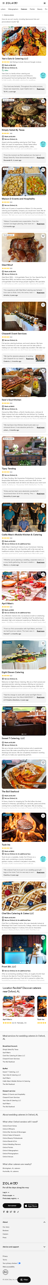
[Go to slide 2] (22, 54)
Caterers (24, 9)
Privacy (5, 1256)
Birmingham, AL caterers (11, 1168)
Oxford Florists (8, 1147)
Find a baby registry (10, 1198)
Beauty (39, 9)
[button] (43, 30)
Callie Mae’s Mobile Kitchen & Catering (16, 1081)
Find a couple (7, 1195)
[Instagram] (14, 1212)
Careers (5, 1234)
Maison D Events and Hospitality (14, 1094)
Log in (5, 1192)
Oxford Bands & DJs (10, 1141)
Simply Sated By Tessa (10, 1049)
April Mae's (6, 1052)
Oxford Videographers (10, 1150)
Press (4, 1237)
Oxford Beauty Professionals (12, 1138)
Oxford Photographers (10, 1153)
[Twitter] (11, 1212)
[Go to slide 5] (27, 54)
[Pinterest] (7, 1212)
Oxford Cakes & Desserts (11, 1135)
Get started (12, 1206)
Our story (6, 1227)
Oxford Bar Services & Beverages (14, 1132)
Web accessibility (9, 1267)
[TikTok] (18, 1212)
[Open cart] (45, 3)
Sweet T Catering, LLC (11, 1072)
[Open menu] (3, 3)
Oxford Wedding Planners (12, 1144)
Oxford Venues (8, 1157)
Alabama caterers (9, 15)
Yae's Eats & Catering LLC (12, 1075)
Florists (32, 9)
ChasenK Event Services (11, 1059)
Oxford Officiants (9, 1129)
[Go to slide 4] (26, 54)
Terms (5, 1260)
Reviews (5, 1230)
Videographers (13, 9)
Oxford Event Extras (10, 1126)
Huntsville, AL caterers (11, 1171)
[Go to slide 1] (20, 54)
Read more (40, 89)
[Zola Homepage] (11, 3)
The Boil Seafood (9, 1062)
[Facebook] (4, 1212)
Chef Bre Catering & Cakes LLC (14, 1055)
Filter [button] (26, 1280)
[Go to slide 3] (24, 54)
